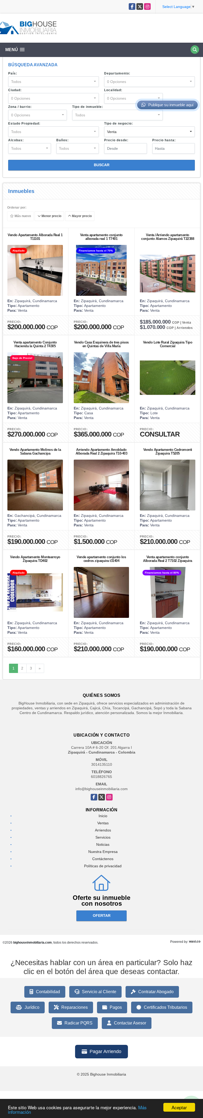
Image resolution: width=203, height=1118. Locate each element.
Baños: (62, 140)
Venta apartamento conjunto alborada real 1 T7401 (101, 237)
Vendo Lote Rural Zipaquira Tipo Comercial (167, 344)
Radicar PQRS (78, 1023)
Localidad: (113, 90)
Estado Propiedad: (24, 123)
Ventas (103, 823)
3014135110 (101, 764)
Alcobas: (16, 140)
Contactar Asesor (130, 1023)
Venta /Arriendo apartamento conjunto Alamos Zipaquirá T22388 (167, 237)
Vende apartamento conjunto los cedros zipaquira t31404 (101, 559)
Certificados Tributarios (165, 1007)
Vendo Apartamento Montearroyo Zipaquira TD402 (35, 559)
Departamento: (117, 73)
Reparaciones (74, 1007)
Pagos (116, 1007)
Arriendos (103, 830)
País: (12, 73)
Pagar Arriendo (105, 1051)
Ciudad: (15, 90)
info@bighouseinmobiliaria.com (101, 789)
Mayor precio (81, 216)
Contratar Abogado (156, 991)
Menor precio (51, 216)
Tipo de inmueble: (87, 107)
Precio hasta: (164, 140)
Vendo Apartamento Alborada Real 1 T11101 (35, 237)
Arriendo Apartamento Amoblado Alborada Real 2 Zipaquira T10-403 (101, 451)
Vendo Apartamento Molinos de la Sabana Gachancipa (35, 451)
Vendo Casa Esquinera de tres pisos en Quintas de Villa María (101, 344)
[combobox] (53, 81)
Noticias (102, 844)
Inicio (103, 816)
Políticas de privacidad (103, 866)
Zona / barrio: (20, 107)
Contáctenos (102, 859)
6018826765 (101, 776)
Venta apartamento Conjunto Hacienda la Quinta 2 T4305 (35, 344)
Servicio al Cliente (99, 991)
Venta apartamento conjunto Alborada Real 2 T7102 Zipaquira (167, 559)
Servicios (102, 837)
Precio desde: (116, 140)
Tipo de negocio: (118, 123)
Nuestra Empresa (103, 851)
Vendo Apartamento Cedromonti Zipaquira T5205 (167, 451)
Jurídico (32, 1007)
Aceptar (179, 1107)
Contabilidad (48, 991)
